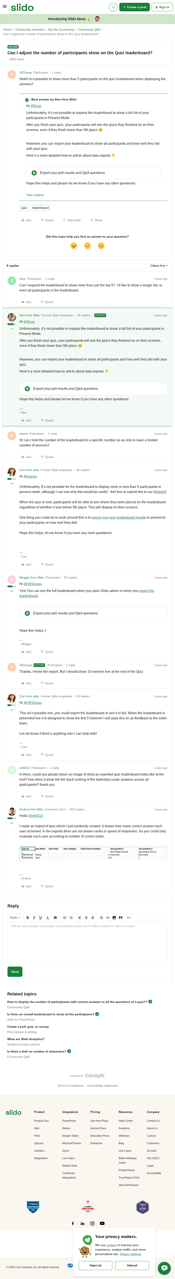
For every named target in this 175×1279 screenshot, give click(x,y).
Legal (150, 1165)
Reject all (95, 1265)
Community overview (30, 29)
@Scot (36, 106)
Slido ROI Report (128, 1185)
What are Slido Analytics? (26, 1039)
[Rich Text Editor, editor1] (87, 943)
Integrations (41, 1158)
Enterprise (96, 1143)
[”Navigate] (13, 1113)
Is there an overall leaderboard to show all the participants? (50, 1014)
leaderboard (40, 207)
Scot (22, 278)
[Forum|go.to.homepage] (22, 7)
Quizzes (39, 1143)
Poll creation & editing (21, 1032)
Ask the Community (61, 29)
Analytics (39, 1150)
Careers (151, 1135)
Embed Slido (69, 1165)
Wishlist (159, 492)
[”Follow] (72, 1225)
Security (151, 1150)
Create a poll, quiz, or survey (28, 1026)
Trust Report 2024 (129, 1177)
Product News (127, 1170)
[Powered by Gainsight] (87, 1077)
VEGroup (25, 72)
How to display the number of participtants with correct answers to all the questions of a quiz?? (77, 1002)
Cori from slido (29, 470)
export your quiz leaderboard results (119, 517)
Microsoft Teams (71, 1143)
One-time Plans (99, 1120)
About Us (152, 1128)
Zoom (65, 1150)
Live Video (68, 1158)
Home (7, 29)
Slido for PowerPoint (21, 1019)
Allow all (132, 1265)
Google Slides (70, 1135)
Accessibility (154, 1173)
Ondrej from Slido (31, 809)
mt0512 (24, 768)
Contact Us (153, 1120)
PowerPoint (69, 1120)
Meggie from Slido (31, 577)
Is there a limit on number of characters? (36, 1051)
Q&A (36, 1128)
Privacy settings (130, 1254)
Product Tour (41, 1120)
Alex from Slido (29, 315)
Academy (124, 1128)
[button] (4, 8)
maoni (23, 433)
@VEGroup (32, 584)
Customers (153, 1143)
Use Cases (125, 1150)
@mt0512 (35, 816)
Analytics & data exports (23, 1044)
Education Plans (99, 1135)
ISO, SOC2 (153, 1158)
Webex (66, 1128)
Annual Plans (98, 1128)
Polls (37, 1135)
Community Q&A (89, 29)
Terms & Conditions (70, 1085)
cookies (111, 1245)
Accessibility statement (102, 1085)
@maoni (30, 476)
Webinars (124, 1135)
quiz (24, 207)
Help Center (126, 1120)
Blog (121, 1143)
